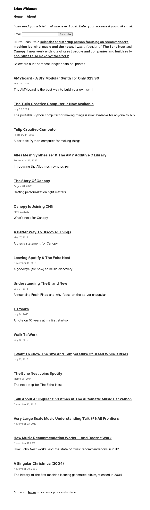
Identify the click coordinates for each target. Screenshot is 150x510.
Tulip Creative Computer (35, 129)
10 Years (21, 309)
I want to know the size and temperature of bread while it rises (71, 354)
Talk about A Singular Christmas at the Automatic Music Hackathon (73, 399)
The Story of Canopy (32, 181)
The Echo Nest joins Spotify (38, 373)
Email (18, 34)
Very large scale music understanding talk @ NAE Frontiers (66, 418)
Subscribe (65, 34)
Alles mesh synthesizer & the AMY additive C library (60, 155)
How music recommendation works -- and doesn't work (63, 438)
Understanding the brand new (40, 283)
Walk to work (26, 335)
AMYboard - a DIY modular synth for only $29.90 (56, 78)
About (31, 16)
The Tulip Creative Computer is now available (54, 104)
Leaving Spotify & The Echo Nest (42, 258)
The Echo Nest (114, 47)
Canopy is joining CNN (33, 206)
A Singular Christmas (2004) (39, 463)
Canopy (20, 51)
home (32, 492)
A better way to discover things (42, 232)
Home (18, 16)
